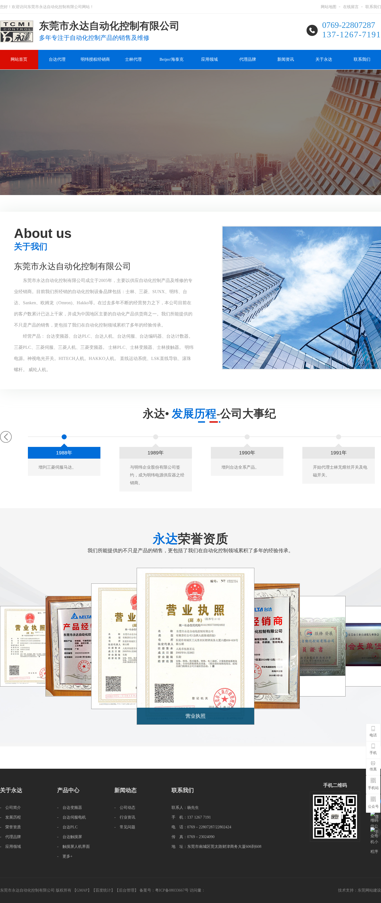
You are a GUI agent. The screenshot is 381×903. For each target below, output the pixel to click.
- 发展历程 (10, 817)
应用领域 (209, 59)
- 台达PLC (67, 827)
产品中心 (68, 790)
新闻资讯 (285, 59)
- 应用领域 (10, 846)
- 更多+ (65, 856)
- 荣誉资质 (10, 827)
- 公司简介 (10, 807)
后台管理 (126, 890)
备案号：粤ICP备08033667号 (164, 890)
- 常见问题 (124, 827)
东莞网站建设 (369, 890)
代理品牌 (247, 59)
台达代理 (57, 59)
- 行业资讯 (124, 817)
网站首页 (19, 59)
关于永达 (323, 59)
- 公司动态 (124, 807)
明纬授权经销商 (95, 59)
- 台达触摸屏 (69, 837)
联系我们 (373, 7)
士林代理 (133, 59)
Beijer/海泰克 (172, 59)
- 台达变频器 (69, 807)
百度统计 (103, 890)
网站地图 (328, 7)
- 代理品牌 (10, 837)
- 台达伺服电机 (71, 817)
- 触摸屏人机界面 (73, 846)
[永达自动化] (16, 22)
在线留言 (351, 7)
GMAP (82, 890)
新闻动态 (125, 790)
